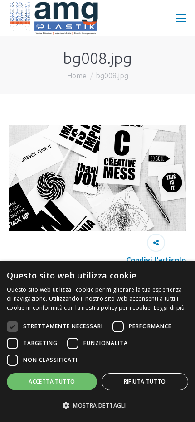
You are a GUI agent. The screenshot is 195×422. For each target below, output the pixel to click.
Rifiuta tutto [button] (145, 381)
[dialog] (97, 341)
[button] (97, 406)
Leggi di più (169, 308)
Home (77, 76)
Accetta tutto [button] (52, 381)
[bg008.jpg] (97, 178)
